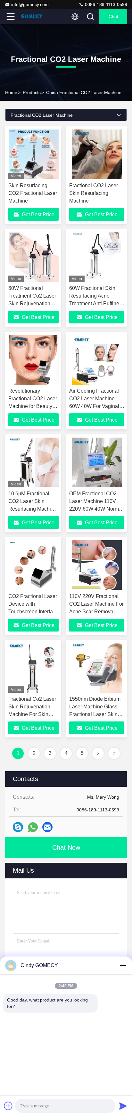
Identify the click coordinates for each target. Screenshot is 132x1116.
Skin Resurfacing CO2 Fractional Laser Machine (32, 193)
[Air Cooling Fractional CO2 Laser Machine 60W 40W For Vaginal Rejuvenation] (96, 360)
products (32, 92)
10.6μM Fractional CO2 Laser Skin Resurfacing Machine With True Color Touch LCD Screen (32, 509)
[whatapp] (32, 827)
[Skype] (18, 827)
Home (11, 92)
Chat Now (66, 847)
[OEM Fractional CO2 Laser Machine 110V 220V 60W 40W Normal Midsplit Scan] (96, 462)
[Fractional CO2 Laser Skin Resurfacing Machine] (96, 154)
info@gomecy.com (30, 4)
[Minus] (123, 965)
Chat (113, 16)
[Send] (123, 1106)
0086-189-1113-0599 (105, 4)
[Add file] (8, 1106)
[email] (47, 827)
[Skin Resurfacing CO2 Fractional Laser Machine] (33, 154)
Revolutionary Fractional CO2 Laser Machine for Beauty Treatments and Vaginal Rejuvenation (32, 406)
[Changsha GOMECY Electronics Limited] (32, 16)
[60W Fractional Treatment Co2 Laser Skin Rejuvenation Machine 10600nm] (33, 257)
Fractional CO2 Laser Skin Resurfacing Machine (93, 193)
